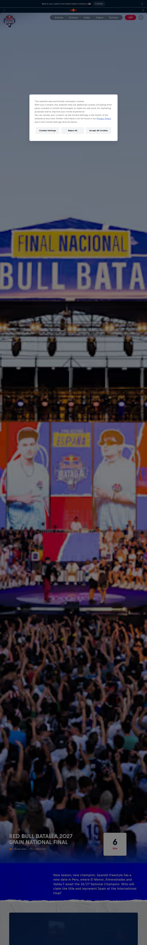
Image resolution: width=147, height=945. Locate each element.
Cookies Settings (47, 130)
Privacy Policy (104, 118)
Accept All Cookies (98, 130)
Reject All (72, 130)
